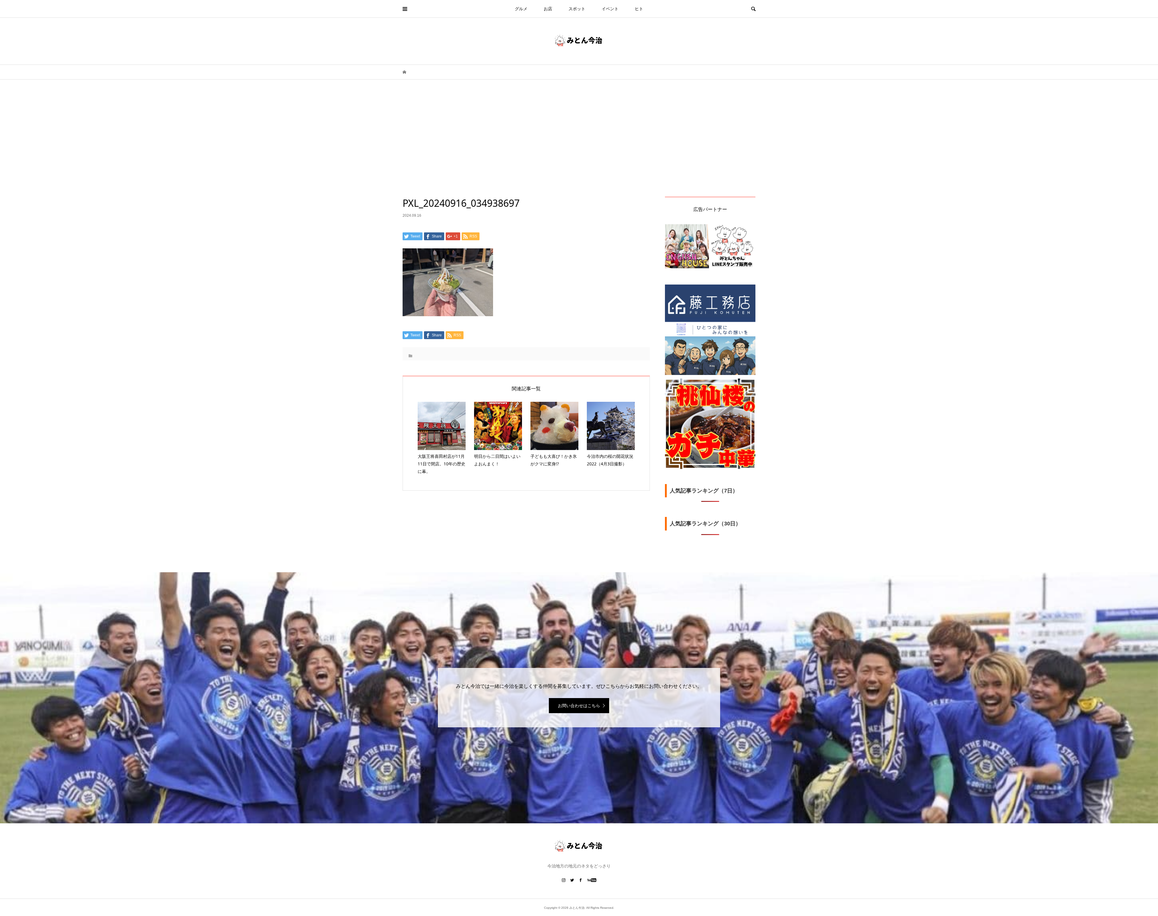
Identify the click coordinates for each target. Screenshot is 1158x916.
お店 (548, 8)
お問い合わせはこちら (579, 705)
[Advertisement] (579, 151)
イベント (610, 8)
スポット (576, 8)
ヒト (639, 8)
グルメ (521, 8)
